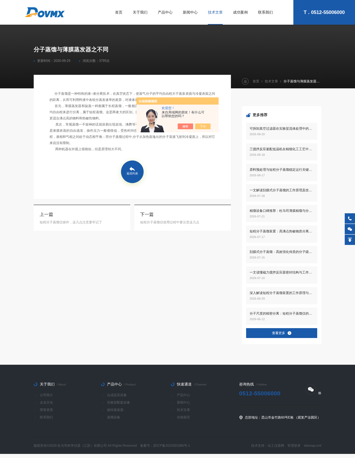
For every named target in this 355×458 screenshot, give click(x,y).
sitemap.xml (312, 445)
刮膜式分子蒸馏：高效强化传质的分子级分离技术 (282, 252)
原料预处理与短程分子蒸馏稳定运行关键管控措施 (282, 169)
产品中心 (165, 12)
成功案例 (240, 12)
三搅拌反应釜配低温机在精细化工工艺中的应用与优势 (282, 149)
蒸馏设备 (113, 417)
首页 (118, 12)
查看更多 (278, 333)
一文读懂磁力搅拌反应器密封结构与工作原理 (282, 272)
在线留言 (183, 417)
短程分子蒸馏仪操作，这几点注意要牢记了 (71, 222)
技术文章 (215, 12)
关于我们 (140, 12)
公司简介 (46, 395)
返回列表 (132, 173)
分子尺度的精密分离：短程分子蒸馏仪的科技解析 (282, 313)
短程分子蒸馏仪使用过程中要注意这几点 (169, 222)
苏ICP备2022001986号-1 (171, 445)
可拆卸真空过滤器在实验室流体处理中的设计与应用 (282, 128)
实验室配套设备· (119, 402)
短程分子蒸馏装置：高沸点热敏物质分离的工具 (282, 231)
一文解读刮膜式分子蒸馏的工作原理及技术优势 (282, 190)
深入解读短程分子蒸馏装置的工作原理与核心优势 (282, 293)
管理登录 (294, 445)
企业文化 (46, 402)
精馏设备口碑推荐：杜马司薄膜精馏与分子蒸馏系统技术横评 (282, 210)
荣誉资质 (46, 410)
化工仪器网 (276, 445)
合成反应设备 (117, 395)
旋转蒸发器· (115, 410)
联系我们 (265, 12)
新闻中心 (190, 12)
